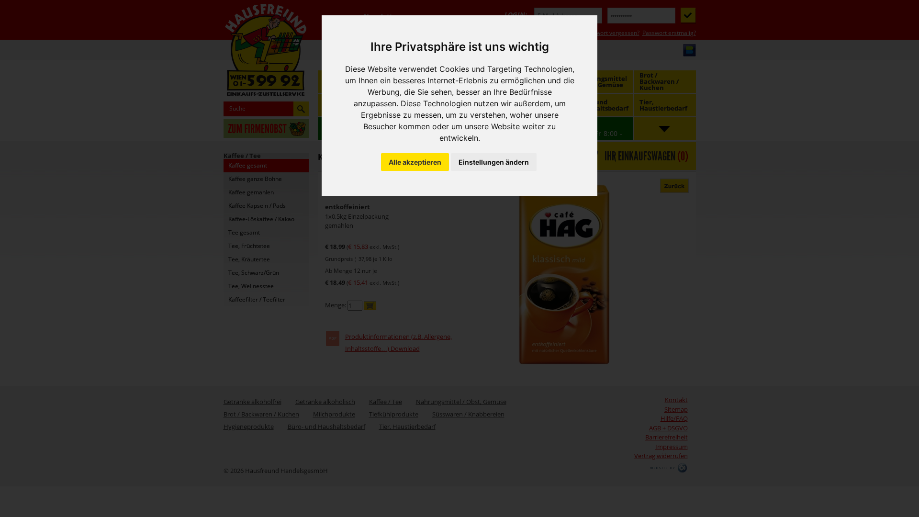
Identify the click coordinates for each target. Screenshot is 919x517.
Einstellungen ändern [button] (494, 162)
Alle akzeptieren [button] (415, 162)
